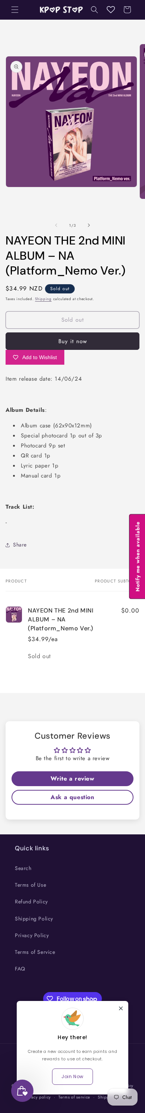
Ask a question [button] (72, 797)
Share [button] (20, 544)
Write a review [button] (72, 778)
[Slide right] (89, 225)
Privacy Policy (32, 935)
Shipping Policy (34, 918)
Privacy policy (37, 1097)
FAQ (20, 968)
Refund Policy (31, 901)
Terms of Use (30, 885)
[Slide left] (56, 225)
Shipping (43, 299)
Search (23, 868)
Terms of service (74, 1097)
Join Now (72, 1076)
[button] (15, 9)
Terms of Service (35, 952)
